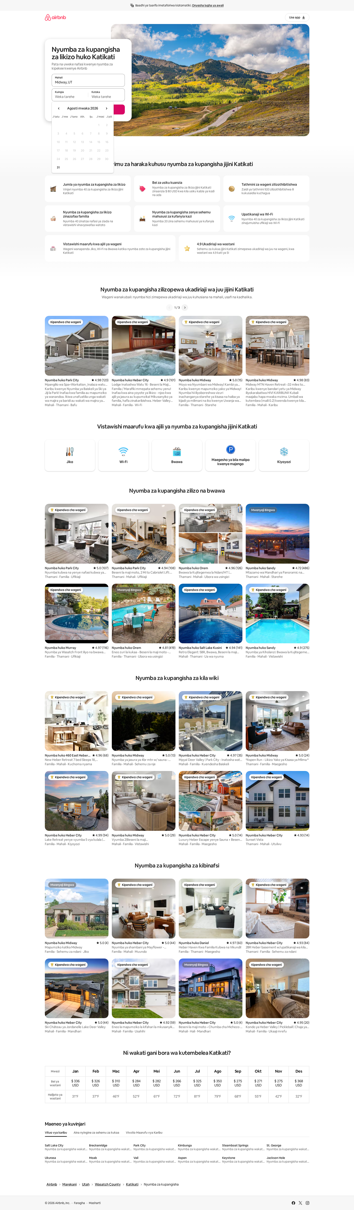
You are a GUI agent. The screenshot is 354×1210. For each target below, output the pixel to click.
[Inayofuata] (184, 307)
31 (58, 167)
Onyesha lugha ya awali (208, 5)
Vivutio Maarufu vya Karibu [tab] (144, 1132)
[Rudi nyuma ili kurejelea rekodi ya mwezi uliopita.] (59, 108)
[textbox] (70, 96)
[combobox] (88, 82)
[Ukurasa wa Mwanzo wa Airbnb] (55, 17)
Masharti (95, 1203)
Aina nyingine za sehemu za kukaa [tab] (96, 1132)
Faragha (79, 1203)
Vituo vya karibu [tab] (56, 1132)
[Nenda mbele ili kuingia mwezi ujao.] (106, 108)
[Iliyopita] (169, 307)
